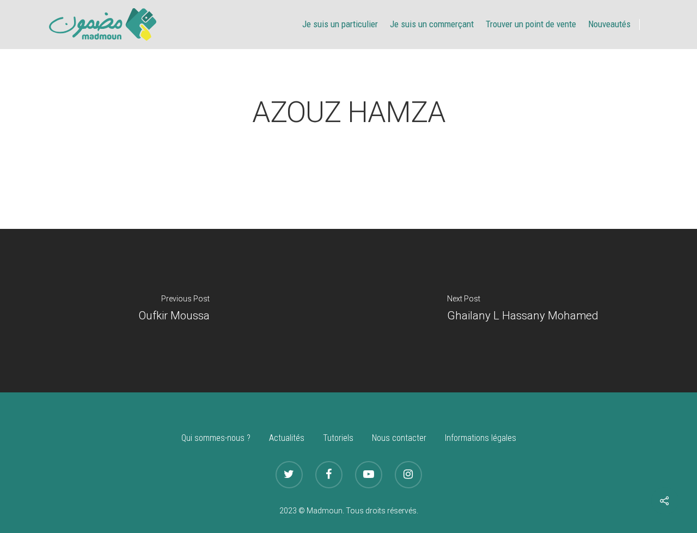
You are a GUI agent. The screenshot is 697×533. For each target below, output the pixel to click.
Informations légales (480, 438)
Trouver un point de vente (531, 24)
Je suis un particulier (340, 24)
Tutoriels (338, 438)
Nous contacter (399, 438)
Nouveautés (609, 24)
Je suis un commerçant (432, 24)
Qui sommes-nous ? (215, 438)
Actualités (286, 438)
